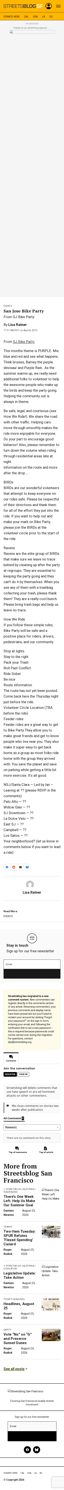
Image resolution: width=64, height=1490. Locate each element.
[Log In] (49, 6)
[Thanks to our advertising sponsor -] (32, 162)
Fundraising (11, 1192)
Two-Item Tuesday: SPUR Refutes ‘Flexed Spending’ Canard (20, 1237)
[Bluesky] (36, 1449)
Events (8, 306)
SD (51, 16)
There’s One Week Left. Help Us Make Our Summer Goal (19, 1200)
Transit (8, 1227)
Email (9, 964)
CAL (26, 16)
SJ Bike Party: (24, 342)
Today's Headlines (14, 1299)
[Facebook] (27, 1449)
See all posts (14, 1369)
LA (43, 16)
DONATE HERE (12, 16)
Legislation (10, 1269)
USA (35, 16)
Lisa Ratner (17, 325)
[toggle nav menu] (58, 6)
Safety (7, 1330)
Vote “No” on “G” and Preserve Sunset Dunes (18, 1338)
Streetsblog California (20, 1189)
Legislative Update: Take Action (20, 1275)
